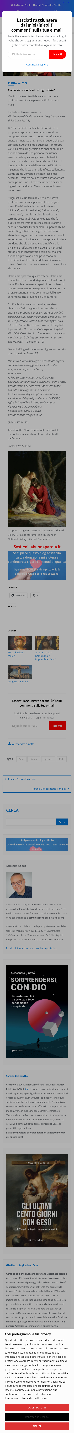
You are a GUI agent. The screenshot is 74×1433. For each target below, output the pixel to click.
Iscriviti (57, 54)
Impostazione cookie (37, 1416)
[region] (37, 1381)
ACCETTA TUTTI (37, 1407)
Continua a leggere (37, 64)
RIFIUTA (37, 1426)
